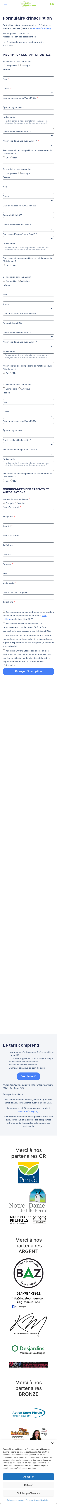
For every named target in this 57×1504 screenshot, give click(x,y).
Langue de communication (16, 499)
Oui (7, 157)
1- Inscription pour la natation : (17, 61)
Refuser (28, 1485)
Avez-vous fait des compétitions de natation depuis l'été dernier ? (27, 152)
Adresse (7, 564)
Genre (6, 88)
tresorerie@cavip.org (41, 28)
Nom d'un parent (11, 507)
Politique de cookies (15, 1500)
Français (10, 503)
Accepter (28, 1476)
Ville (5, 573)
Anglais (21, 503)
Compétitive (11, 65)
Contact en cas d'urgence (15, 592)
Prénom (7, 69)
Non (15, 157)
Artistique (25, 65)
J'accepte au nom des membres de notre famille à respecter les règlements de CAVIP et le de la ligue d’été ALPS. (28, 615)
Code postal (9, 583)
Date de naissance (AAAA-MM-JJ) (19, 98)
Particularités (9, 117)
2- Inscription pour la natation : (17, 169)
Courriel (7, 526)
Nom (5, 79)
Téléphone (8, 516)
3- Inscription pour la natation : (17, 277)
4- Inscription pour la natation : (17, 384)
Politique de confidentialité (37, 1500)
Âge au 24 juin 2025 (13, 107)
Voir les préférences (28, 1493)
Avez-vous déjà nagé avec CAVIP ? (20, 141)
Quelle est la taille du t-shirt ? (17, 131)
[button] (52, 1443)
